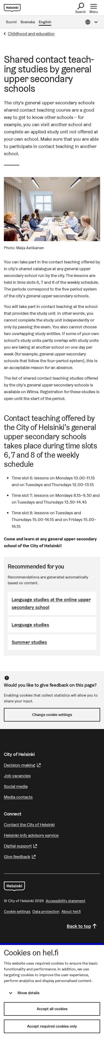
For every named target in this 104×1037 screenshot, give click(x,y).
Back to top (79, 926)
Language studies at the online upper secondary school (51, 603)
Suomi (11, 21)
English (45, 21)
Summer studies (29, 642)
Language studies (30, 625)
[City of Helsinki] (14, 886)
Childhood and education (31, 33)
